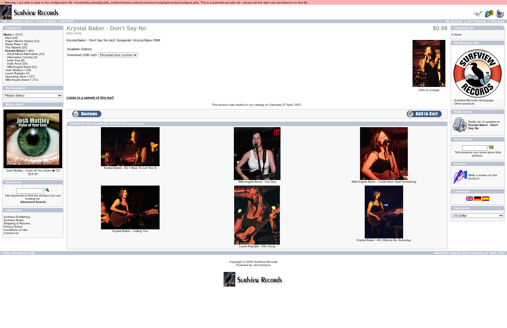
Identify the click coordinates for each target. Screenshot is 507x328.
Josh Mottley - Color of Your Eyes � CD (33, 170)
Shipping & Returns (17, 223)
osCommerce (262, 265)
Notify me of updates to (484, 125)
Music (29, 21)
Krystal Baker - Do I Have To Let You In (130, 167)
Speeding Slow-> (16, 76)
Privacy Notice (13, 226)
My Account (454, 21)
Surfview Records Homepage (474, 100)
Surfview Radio (14, 220)
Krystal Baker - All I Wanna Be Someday (384, 240)
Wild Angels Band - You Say (257, 181)
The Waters (13, 47)
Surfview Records (266, 261)
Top (4, 21)
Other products (464, 103)
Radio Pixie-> (14, 44)
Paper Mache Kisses (19, 41)
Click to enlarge (429, 90)
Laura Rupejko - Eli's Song (257, 246)
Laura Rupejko (15, 73)
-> (9, 34)
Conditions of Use (16, 229)
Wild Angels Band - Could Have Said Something (383, 181)
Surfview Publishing (17, 216)
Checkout (497, 21)
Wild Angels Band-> (18, 79)
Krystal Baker (47, 21)
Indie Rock (14, 63)
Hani (8, 37)
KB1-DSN (66, 21)
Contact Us (11, 233)
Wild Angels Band (19, 66)
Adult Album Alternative (22, 53)
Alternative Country (20, 57)
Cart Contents (476, 21)
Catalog (16, 21)
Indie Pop (13, 60)
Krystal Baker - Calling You (130, 231)
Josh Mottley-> (15, 70)
